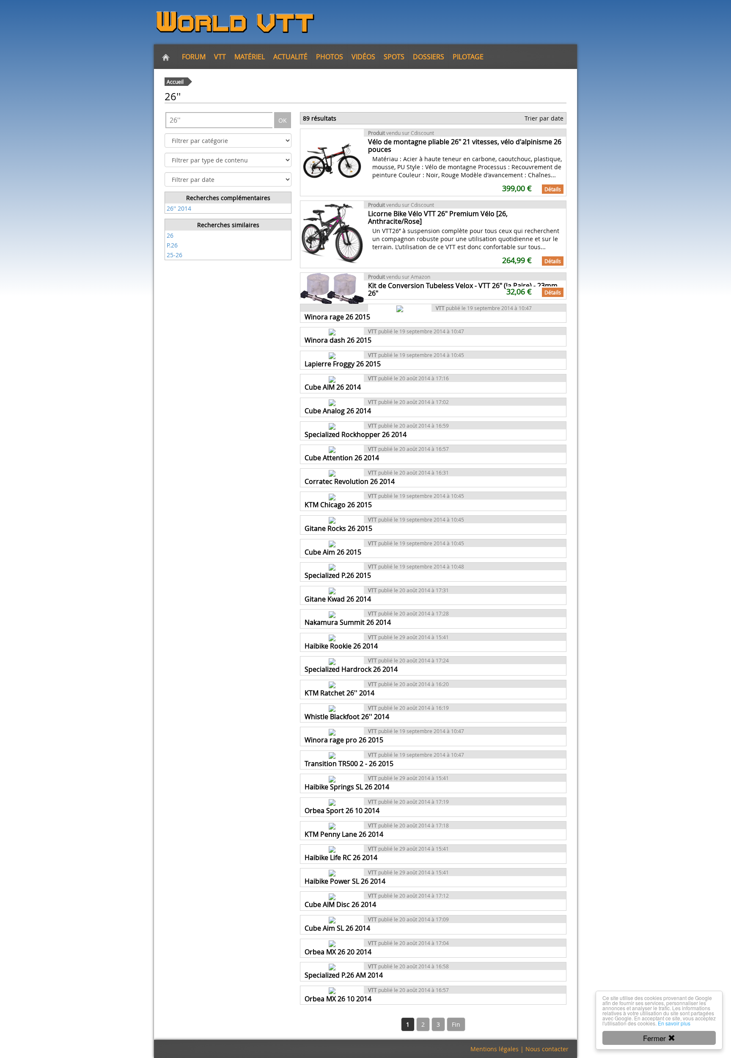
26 (170, 235)
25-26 (174, 255)
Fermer (655, 1038)
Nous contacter (547, 1049)
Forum (194, 56)
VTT (220, 56)
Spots (394, 56)
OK (282, 120)
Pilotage (468, 56)
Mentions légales (494, 1049)
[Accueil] (166, 56)
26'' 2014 (179, 208)
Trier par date (544, 118)
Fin (456, 1024)
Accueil (175, 81)
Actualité (290, 56)
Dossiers (428, 56)
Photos (329, 56)
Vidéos (363, 56)
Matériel (249, 56)
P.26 (172, 245)
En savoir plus (674, 1023)
